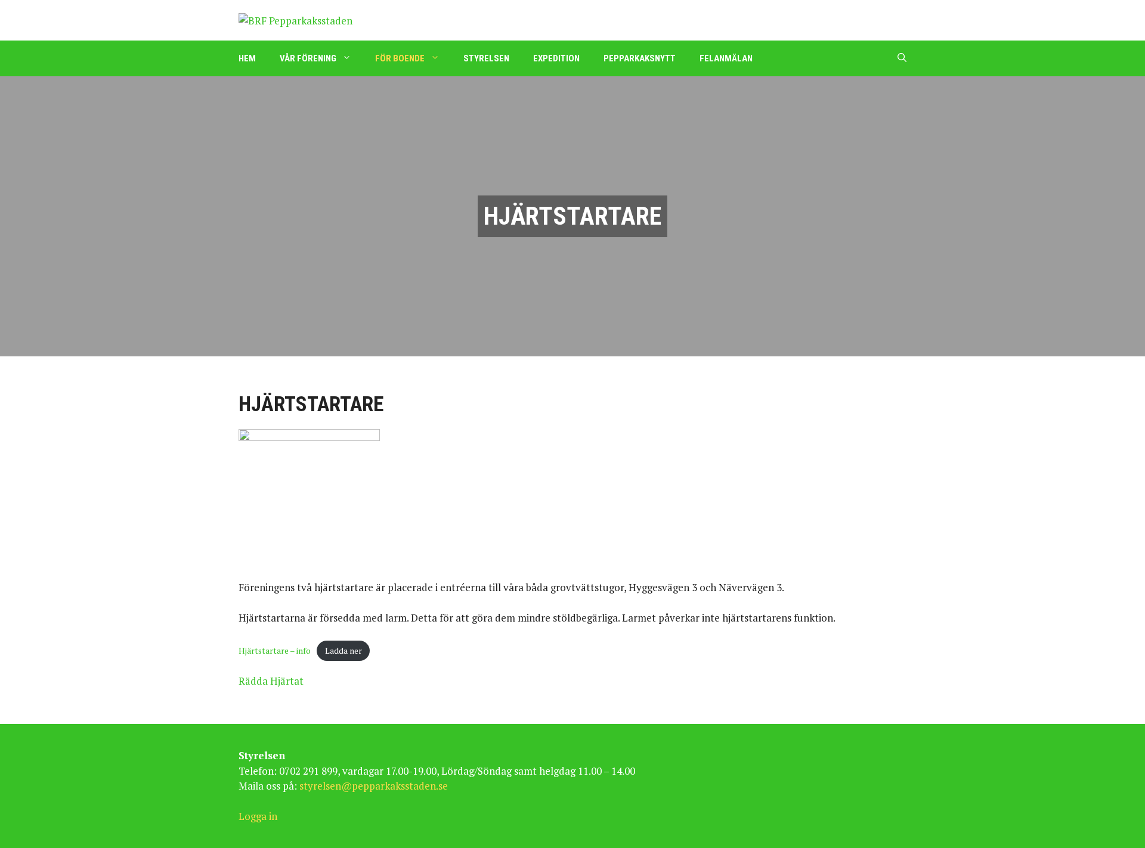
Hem (247, 58)
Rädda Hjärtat (271, 681)
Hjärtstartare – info (275, 650)
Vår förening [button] (308, 58)
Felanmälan (726, 58)
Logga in (258, 816)
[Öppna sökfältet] (902, 58)
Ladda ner (343, 650)
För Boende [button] (400, 58)
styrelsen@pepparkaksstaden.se (373, 786)
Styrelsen (486, 58)
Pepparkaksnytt (640, 58)
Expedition (556, 58)
